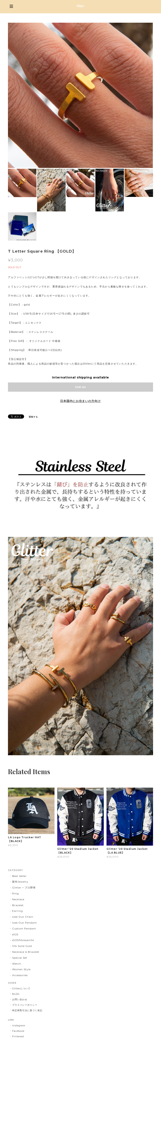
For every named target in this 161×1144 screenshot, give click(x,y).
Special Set (19, 957)
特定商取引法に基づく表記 (27, 1010)
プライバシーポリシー (24, 1004)
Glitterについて (21, 988)
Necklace (18, 899)
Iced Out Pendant (24, 922)
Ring (15, 893)
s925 (15, 934)
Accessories (20, 975)
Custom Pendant (24, 928)
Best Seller (19, 876)
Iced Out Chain (22, 916)
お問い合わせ (19, 999)
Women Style (21, 969)
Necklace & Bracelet (25, 951)
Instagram (18, 1025)
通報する (33, 416)
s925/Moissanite (23, 940)
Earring (17, 910)
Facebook (18, 1030)
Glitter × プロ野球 (23, 887)
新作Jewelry (20, 881)
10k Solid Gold (22, 946)
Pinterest (18, 1036)
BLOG (15, 993)
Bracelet (18, 905)
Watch (16, 963)
